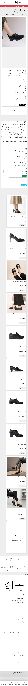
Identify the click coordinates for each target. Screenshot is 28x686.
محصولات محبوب (20, 649)
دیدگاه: (25, 183)
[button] (14, 573)
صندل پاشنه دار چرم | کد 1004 (19, 281)
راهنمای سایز (22, 104)
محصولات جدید (21, 637)
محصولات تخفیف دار (19, 652)
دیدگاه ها (13, 121)
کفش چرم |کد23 (22, 509)
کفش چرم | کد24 (22, 476)
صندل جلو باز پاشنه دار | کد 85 (19, 313)
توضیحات (25, 121)
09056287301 (20, 602)
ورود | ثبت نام (4, 684)
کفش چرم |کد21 (22, 444)
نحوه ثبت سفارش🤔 (19, 616)
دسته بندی (17, 684)
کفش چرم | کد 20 (22, 411)
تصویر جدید (24, 175)
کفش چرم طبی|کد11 (21, 346)
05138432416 (20, 605)
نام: (26, 168)
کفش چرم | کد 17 (22, 379)
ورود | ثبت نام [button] (5, 2)
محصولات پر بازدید (20, 643)
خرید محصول (22, 225)
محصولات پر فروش (20, 640)
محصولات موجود (20, 646)
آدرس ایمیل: (24, 171)
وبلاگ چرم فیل (21, 622)
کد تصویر (25, 173)
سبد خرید (11, 684)
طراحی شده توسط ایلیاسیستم (12, 675)
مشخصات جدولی (19, 121)
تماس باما (22, 624)
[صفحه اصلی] (18, 2)
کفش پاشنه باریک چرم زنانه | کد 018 (18, 248)
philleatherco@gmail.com (17, 600)
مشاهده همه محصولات (16, 540)
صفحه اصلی (24, 684)
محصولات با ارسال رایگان (18, 655)
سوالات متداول (21, 619)
